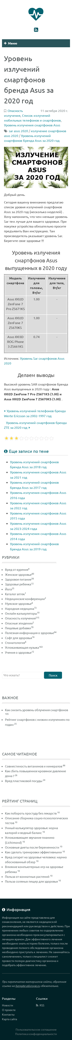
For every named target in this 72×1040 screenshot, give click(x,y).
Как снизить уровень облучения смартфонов (36, 710)
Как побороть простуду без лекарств (31, 813)
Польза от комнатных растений (27, 876)
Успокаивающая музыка (24, 647)
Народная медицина (21, 608)
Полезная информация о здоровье (30, 633)
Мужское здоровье (19, 603)
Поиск (53, 675)
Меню (12, 43)
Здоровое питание (19, 579)
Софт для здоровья (19, 638)
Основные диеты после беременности (32, 847)
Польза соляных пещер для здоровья (31, 881)
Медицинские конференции (25, 599)
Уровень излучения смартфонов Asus (32, 125)
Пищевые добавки (19, 628)
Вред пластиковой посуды (23, 781)
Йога (9, 589)
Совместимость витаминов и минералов (33, 766)
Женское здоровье (19, 574)
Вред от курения (17, 569)
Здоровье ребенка (19, 584)
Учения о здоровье (19, 652)
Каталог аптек (15, 594)
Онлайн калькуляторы (22, 613)
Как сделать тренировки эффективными (33, 852)
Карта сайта (9, 1019)
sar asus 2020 (18, 131)
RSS (42, 1005)
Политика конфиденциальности (36, 1034)
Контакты (8, 1014)
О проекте (9, 1010)
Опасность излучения (22, 618)
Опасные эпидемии (19, 623)
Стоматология (15, 642)
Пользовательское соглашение (36, 1029)
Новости (7, 1005)
